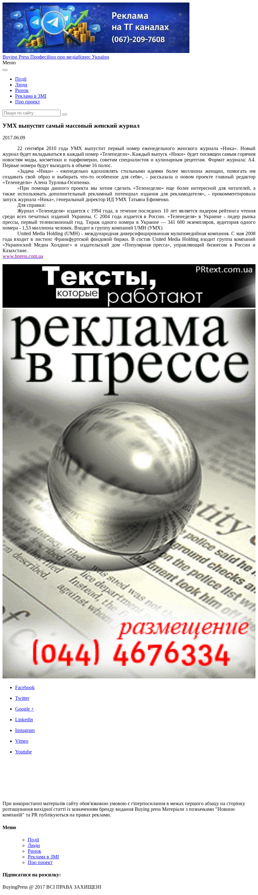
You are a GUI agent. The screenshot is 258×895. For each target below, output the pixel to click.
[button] (64, 114)
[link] (135, 687)
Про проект (27, 101)
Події (20, 79)
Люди (21, 84)
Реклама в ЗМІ (30, 96)
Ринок (22, 90)
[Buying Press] (39, 792)
